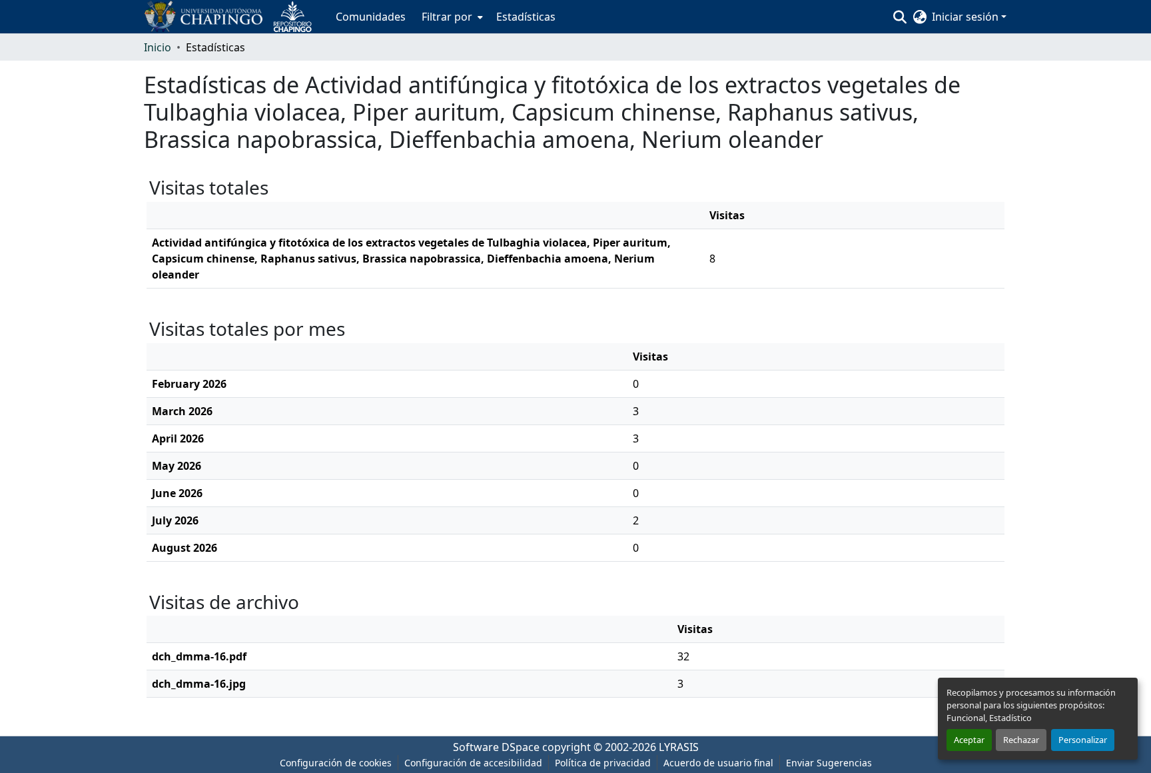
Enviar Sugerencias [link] (829, 762)
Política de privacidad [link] (603, 762)
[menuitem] (451, 16)
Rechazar (1021, 740)
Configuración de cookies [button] (336, 762)
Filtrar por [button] (447, 16)
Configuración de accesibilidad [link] (473, 762)
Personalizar (1082, 740)
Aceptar (969, 740)
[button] (233, 16)
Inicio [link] (157, 47)
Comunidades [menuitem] (371, 16)
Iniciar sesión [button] (966, 16)
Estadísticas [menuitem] (526, 16)
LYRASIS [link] (679, 747)
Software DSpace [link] (496, 747)
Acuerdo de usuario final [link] (718, 762)
